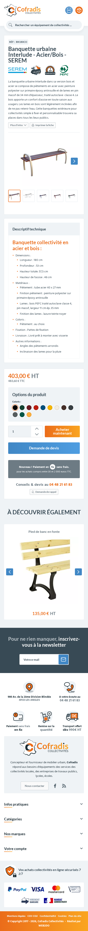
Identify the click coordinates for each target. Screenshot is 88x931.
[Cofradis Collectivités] (22, 10)
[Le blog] (64, 785)
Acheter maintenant (62, 431)
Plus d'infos (16, 125)
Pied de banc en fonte (44, 531)
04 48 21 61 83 (60, 485)
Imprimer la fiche (44, 125)
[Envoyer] (63, 659)
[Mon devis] (69, 10)
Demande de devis (44, 448)
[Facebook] (55, 785)
